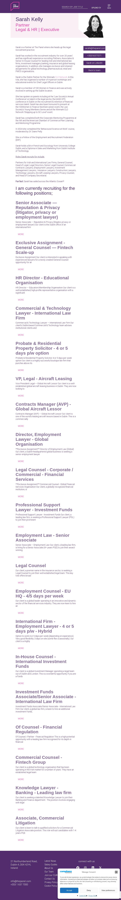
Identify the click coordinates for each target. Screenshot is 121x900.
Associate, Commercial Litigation (40, 820)
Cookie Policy (83, 896)
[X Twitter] (100, 867)
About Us (49, 868)
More (21, 234)
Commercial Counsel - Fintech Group (39, 760)
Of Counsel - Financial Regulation (39, 729)
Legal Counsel (31, 565)
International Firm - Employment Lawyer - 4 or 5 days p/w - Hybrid (45, 626)
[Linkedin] (93, 867)
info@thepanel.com (21, 881)
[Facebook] (78, 867)
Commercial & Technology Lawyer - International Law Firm (43, 313)
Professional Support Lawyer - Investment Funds (44, 507)
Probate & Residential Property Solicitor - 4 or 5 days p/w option (42, 348)
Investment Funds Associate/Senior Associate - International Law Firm (46, 696)
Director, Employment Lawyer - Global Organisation (38, 439)
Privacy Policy (93, 896)
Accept (69, 890)
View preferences (108, 890)
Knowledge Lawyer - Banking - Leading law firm (43, 790)
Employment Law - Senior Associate (42, 538)
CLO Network (61, 77)
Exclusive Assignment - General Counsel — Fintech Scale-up (44, 247)
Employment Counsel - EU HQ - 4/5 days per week (43, 593)
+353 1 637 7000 (19, 884)
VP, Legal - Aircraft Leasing (44, 378)
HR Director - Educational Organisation (42, 280)
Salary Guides (51, 864)
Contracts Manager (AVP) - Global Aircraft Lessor (43, 406)
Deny (89, 890)
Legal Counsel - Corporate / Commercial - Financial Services (44, 474)
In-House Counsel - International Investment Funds (41, 661)
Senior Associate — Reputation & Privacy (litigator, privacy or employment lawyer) (38, 210)
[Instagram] (85, 867)
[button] (116, 872)
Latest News (50, 861)
